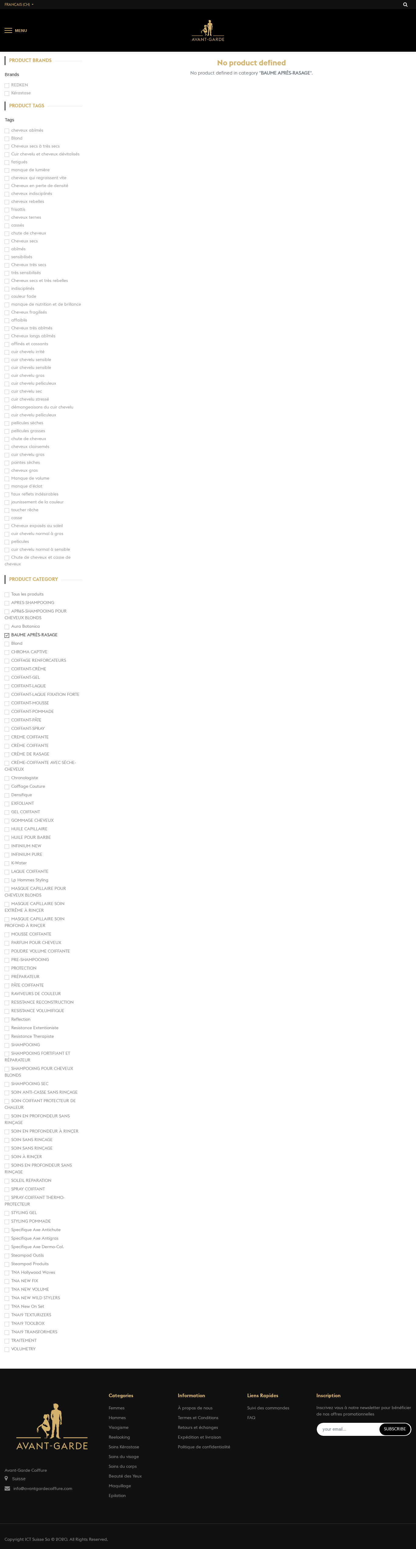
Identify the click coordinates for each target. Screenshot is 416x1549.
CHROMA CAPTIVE (29, 652)
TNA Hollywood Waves (33, 1272)
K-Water (19, 863)
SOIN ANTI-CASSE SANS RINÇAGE (44, 1092)
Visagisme (119, 1428)
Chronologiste (24, 778)
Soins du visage (124, 1457)
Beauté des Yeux (125, 1476)
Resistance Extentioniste (34, 1028)
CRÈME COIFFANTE (30, 746)
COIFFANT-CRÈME (28, 669)
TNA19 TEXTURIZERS (31, 1315)
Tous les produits (27, 594)
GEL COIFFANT (25, 812)
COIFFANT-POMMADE (32, 712)
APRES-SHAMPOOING (32, 603)
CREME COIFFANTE (30, 737)
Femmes (117, 1408)
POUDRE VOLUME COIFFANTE (40, 951)
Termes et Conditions (198, 1418)
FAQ (251, 1418)
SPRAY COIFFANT (28, 1189)
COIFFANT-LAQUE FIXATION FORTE (45, 695)
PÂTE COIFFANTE (27, 985)
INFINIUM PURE (26, 855)
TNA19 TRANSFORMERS (34, 1332)
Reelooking (119, 1437)
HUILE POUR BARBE (31, 837)
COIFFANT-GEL (25, 678)
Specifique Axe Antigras (34, 1238)
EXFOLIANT (22, 803)
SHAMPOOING (25, 1045)
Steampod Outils (27, 1255)
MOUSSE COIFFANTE (31, 934)
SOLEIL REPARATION (31, 1181)
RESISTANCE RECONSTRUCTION (42, 1002)
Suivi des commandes (268, 1408)
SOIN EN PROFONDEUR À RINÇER (45, 1131)
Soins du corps (123, 1466)
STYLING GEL (24, 1213)
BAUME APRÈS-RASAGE (34, 635)
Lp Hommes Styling (29, 880)
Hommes (117, 1418)
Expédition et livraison (199, 1437)
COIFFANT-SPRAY (28, 729)
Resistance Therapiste (32, 1036)
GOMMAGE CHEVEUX (32, 820)
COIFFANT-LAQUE (28, 686)
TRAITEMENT (24, 1341)
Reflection (20, 1019)
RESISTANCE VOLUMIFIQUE (37, 1011)
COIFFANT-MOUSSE (30, 703)
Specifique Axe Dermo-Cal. (37, 1247)
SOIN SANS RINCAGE (32, 1140)
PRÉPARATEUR (25, 977)
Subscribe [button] (395, 1429)
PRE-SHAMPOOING (30, 960)
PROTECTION (24, 968)
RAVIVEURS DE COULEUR (36, 994)
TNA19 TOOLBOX (27, 1324)
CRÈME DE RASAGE (30, 754)
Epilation (117, 1496)
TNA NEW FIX (24, 1281)
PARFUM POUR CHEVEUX (36, 943)
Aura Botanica (25, 626)
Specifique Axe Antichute (36, 1230)
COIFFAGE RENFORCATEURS (38, 660)
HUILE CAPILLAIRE (29, 829)
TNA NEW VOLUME (30, 1289)
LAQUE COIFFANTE (29, 872)
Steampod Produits (30, 1264)
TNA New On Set (27, 1306)
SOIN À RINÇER (26, 1157)
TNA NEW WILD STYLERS (35, 1298)
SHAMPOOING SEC (29, 1084)
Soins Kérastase (124, 1447)
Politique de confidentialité (204, 1447)
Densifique (21, 795)
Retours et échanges (198, 1428)
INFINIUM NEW (26, 846)
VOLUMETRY (23, 1349)
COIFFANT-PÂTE (26, 720)
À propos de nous (195, 1408)
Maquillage (120, 1486)
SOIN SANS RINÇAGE (32, 1148)
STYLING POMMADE (31, 1221)
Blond (17, 643)
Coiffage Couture (28, 786)
